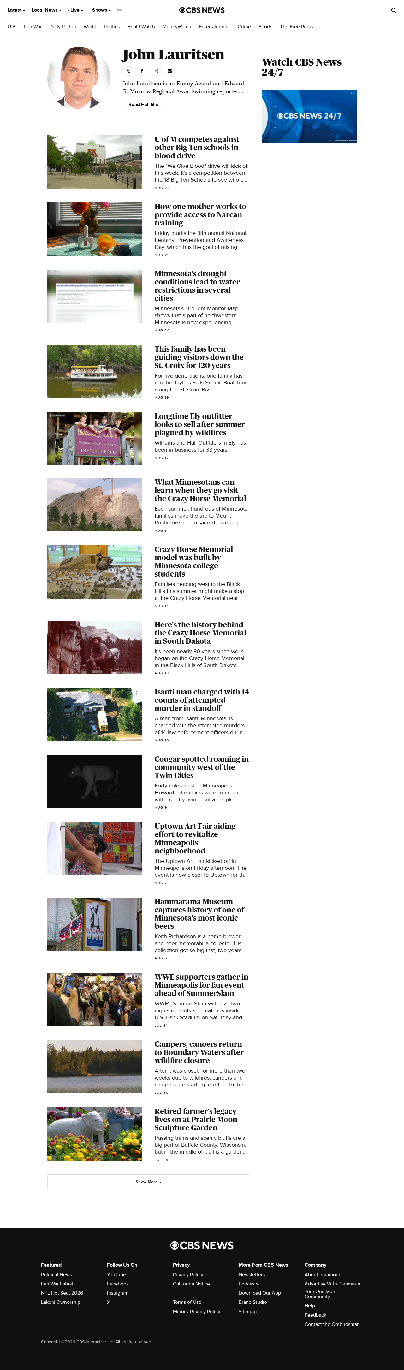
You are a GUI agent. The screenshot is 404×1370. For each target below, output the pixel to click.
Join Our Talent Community (321, 1294)
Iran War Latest (57, 1283)
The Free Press (296, 27)
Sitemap (248, 1311)
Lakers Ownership (60, 1302)
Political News (56, 1274)
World (90, 27)
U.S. (12, 27)
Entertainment (214, 27)
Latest (15, 10)
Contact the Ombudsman (332, 1324)
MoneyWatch (177, 27)
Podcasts (248, 1283)
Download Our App (260, 1293)
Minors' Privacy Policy (196, 1311)
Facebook (118, 1283)
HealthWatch (141, 27)
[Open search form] (393, 10)
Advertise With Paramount (333, 1283)
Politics (112, 27)
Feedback (315, 1315)
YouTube (116, 1274)
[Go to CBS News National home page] (202, 10)
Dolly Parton (62, 27)
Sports (265, 27)
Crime (244, 27)
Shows (100, 10)
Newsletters (252, 1274)
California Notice (191, 1283)
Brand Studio (253, 1302)
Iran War (33, 27)
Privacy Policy (188, 1274)
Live (75, 10)
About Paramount (324, 1274)
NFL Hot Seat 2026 (62, 1293)
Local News (45, 10)
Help (310, 1305)
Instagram (117, 1293)
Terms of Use (187, 1302)
